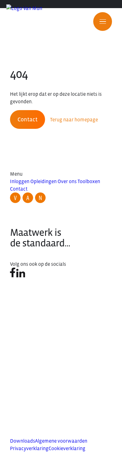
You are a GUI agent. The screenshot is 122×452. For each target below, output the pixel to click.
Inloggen (19, 181)
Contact (28, 119)
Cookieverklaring (66, 448)
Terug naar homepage (74, 119)
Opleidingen (43, 181)
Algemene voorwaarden (61, 441)
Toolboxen (89, 181)
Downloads (22, 441)
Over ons (67, 181)
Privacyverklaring (29, 448)
